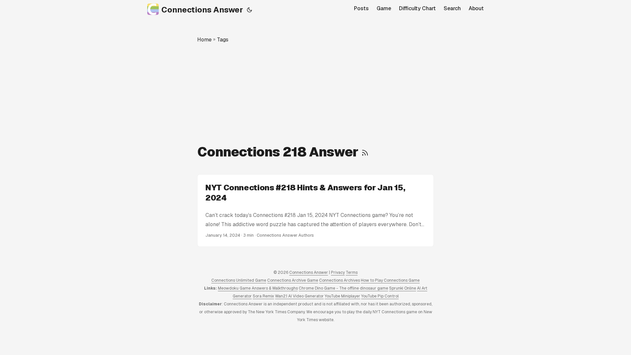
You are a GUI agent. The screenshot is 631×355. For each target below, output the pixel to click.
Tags (222, 39)
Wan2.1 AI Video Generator (299, 296)
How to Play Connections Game (390, 280)
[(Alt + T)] (249, 10)
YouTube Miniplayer (342, 296)
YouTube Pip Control (380, 296)
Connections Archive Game (292, 280)
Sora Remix (263, 296)
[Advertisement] (315, 93)
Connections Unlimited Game (238, 280)
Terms (352, 272)
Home (204, 39)
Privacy (338, 272)
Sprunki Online (402, 288)
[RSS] (365, 151)
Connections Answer (202, 10)
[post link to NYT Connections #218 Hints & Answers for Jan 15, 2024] (315, 211)
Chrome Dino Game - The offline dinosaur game (343, 288)
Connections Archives (339, 280)
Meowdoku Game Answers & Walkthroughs (258, 288)
